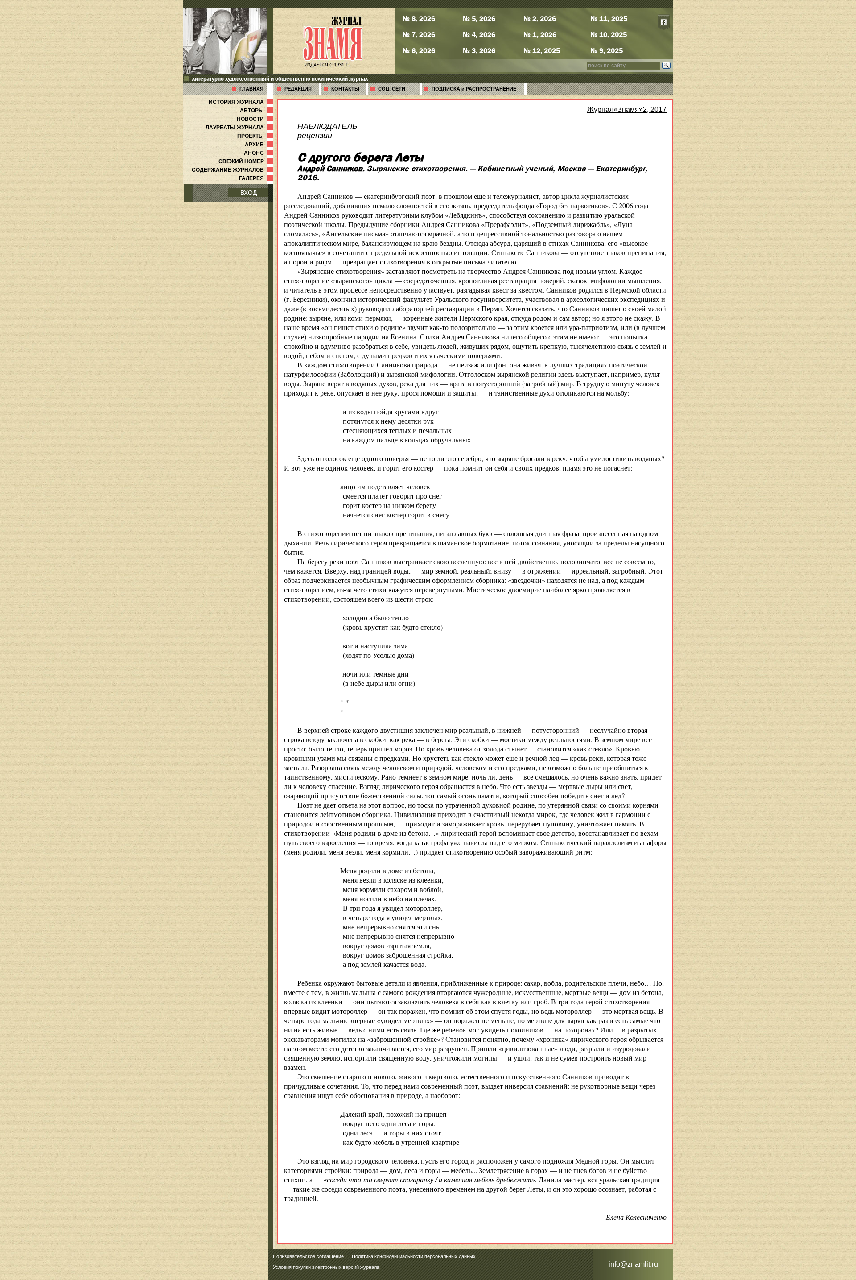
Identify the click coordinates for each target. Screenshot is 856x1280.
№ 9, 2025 (606, 50)
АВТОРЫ (257, 110)
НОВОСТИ (256, 119)
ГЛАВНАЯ (251, 88)
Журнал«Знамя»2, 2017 (627, 109)
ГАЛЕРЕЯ (257, 178)
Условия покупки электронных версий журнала (326, 1267)
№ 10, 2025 (608, 34)
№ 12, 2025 (541, 50)
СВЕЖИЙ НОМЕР (246, 161)
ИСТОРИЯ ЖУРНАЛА (242, 102)
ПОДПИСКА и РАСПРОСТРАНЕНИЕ (474, 88)
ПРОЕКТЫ (256, 136)
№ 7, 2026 (419, 34)
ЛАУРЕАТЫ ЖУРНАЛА (240, 127)
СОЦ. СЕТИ (391, 88)
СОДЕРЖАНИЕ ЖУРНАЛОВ (233, 170)
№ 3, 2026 (479, 50)
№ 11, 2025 (608, 18)
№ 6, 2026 (419, 50)
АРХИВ (260, 144)
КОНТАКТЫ (345, 88)
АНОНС (259, 153)
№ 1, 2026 (539, 34)
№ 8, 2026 (419, 18)
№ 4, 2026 (479, 34)
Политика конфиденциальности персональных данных (414, 1256)
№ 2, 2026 (539, 18)
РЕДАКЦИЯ (298, 88)
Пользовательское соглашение (308, 1256)
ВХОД (248, 192)
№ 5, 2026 (479, 18)
